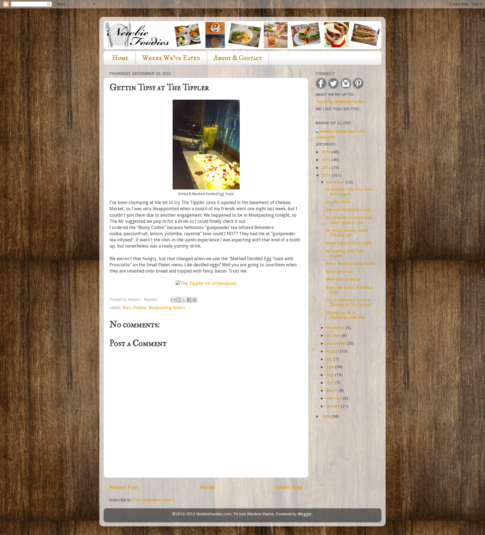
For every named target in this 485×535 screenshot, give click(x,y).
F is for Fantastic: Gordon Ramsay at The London (348, 302)
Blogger (305, 514)
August (333, 351)
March (332, 390)
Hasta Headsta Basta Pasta (350, 263)
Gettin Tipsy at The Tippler (349, 243)
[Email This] (173, 300)
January (333, 406)
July (330, 359)
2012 (327, 167)
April (330, 382)
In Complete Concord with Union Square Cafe (349, 220)
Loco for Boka (338, 202)
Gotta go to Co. (339, 271)
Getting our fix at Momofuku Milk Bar (345, 315)
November (336, 327)
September (336, 343)
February (334, 398)
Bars (127, 307)
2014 (327, 152)
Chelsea (139, 307)
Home (120, 58)
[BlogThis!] (178, 300)
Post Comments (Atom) (154, 500)
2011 (327, 175)
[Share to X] (184, 300)
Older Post (289, 487)
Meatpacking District (166, 307)
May (330, 374)
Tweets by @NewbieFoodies (339, 101)
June (330, 367)
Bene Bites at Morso (343, 279)
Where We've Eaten (171, 58)
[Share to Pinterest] (194, 300)
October (334, 335)
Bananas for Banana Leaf (348, 209)
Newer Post (124, 487)
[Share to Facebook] (189, 300)
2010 (327, 416)
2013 (327, 159)
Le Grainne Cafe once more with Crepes (350, 191)
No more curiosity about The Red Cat (347, 232)
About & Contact (238, 58)
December (336, 182)
